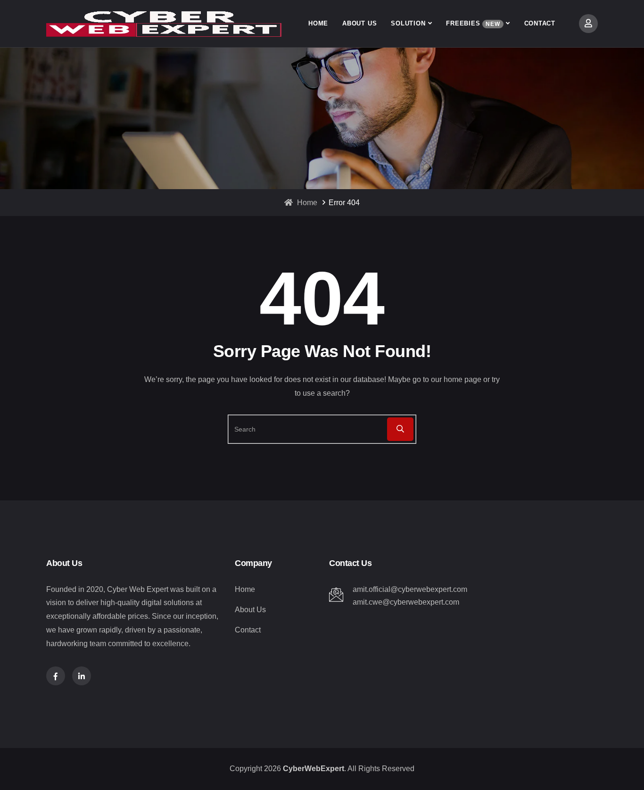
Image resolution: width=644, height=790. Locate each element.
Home (318, 23)
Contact (539, 23)
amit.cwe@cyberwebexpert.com (406, 602)
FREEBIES (473, 23)
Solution (408, 23)
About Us (359, 23)
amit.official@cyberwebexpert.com (410, 589)
